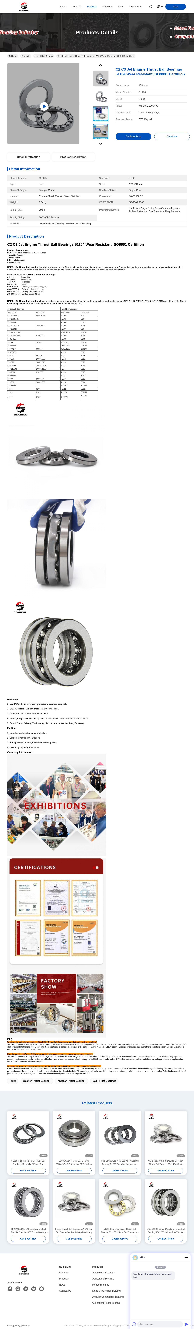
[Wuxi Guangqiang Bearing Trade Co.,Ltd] (24, 6)
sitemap (26, 1325)
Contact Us (65, 1290)
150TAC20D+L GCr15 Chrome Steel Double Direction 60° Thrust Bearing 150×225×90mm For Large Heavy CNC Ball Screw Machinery (28, 1231)
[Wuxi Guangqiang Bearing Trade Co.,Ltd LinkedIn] (25, 1289)
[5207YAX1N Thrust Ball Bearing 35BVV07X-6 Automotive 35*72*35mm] (74, 1135)
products (92, 6)
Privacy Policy (13, 1325)
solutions (107, 6)
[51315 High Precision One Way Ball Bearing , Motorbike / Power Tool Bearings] (28, 1135)
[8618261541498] (41, 1289)
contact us (135, 6)
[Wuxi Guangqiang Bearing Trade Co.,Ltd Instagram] (18, 1289)
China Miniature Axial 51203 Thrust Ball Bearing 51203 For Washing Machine (120, 1162)
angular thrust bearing (71, 1081)
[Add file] (134, 1324)
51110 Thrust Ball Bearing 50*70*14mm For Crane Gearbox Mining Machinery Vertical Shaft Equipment (74, 1231)
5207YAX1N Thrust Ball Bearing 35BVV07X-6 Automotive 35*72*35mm (74, 1162)
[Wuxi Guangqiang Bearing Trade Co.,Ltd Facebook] (10, 1289)
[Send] (186, 1324)
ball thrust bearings (104, 1081)
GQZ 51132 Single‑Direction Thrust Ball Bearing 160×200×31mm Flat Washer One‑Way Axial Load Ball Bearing (166, 1231)
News (62, 1284)
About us (64, 1272)
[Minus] (186, 1257)
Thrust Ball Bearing (44, 56)
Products (26, 56)
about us (77, 6)
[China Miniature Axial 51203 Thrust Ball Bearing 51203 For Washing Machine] (120, 1135)
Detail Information (28, 157)
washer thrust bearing (36, 1081)
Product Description (73, 157)
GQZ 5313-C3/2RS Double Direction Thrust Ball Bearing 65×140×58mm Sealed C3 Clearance (165, 1163)
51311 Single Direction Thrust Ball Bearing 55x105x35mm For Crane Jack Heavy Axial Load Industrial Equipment (120, 1231)
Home (63, 6)
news (121, 6)
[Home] (24, 1273)
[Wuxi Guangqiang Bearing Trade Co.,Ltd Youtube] (33, 1289)
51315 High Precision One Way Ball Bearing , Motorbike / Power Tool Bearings (28, 1163)
